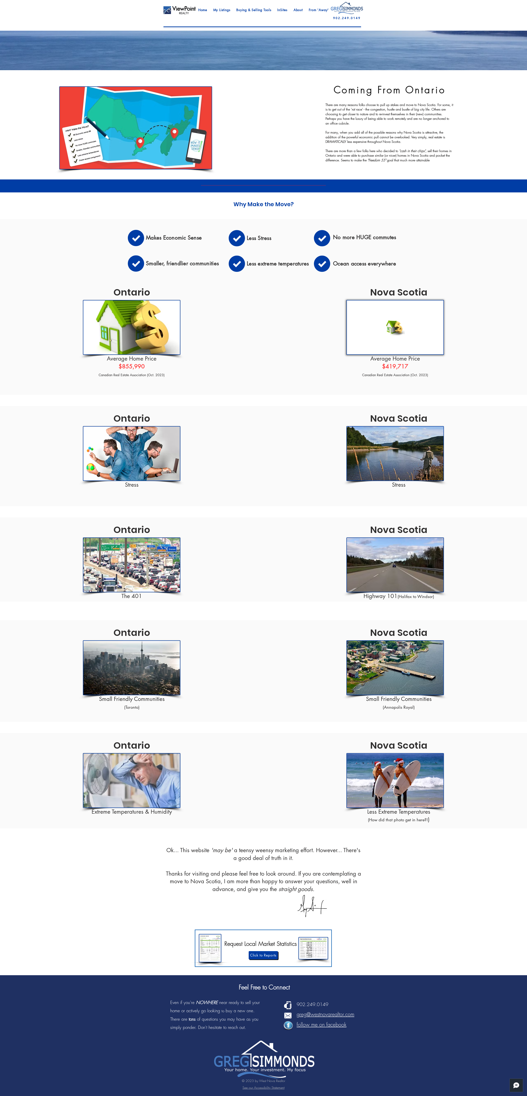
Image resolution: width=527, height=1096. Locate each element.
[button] (221, 10)
